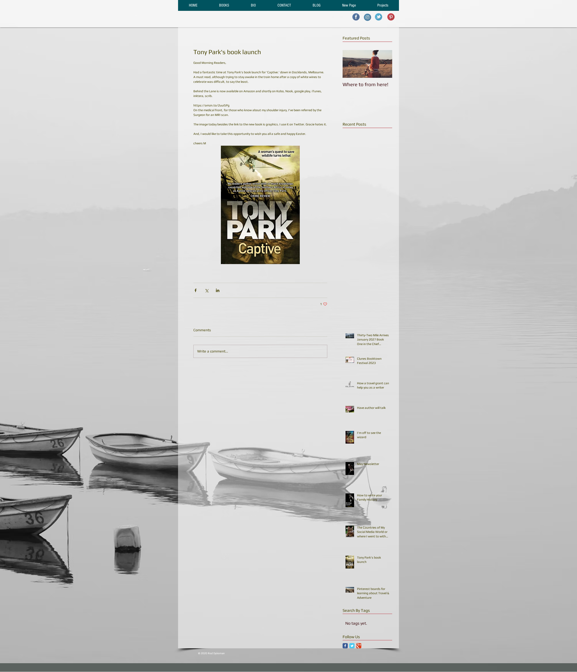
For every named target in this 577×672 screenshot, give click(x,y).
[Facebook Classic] (345, 645)
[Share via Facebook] (195, 290)
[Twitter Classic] (352, 645)
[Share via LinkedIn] (217, 290)
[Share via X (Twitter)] (206, 290)
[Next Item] (385, 63)
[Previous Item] (350, 63)
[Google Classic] (358, 645)
